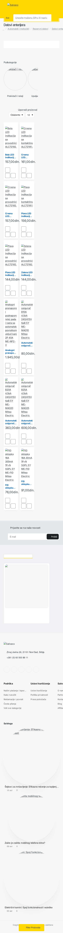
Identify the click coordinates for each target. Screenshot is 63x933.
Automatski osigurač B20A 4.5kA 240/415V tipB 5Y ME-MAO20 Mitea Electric (11, 422)
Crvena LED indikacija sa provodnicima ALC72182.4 (11, 215)
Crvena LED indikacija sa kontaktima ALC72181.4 (27, 156)
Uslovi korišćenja (40, 683)
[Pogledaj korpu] (60, 5)
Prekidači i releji (15, 96)
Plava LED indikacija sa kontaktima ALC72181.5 (27, 215)
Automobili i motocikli (18, 28)
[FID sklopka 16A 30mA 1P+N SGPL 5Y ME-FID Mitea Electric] (27, 463)
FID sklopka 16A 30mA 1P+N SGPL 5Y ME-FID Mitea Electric (27, 483)
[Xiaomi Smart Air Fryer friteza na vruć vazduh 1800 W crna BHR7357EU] (26, 586)
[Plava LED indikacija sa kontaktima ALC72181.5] (27, 196)
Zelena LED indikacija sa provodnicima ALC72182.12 (27, 274)
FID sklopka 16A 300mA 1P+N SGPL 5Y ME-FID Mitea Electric (11, 486)
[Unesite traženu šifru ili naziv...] (55, 17)
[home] (3, 29)
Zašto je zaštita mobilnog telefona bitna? (25, 842)
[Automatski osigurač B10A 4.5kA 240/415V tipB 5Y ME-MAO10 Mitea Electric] (27, 320)
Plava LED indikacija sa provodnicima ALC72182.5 (11, 274)
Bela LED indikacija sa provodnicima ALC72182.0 (11, 156)
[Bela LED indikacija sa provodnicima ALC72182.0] (11, 137)
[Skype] (36, 669)
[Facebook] (7, 669)
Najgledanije (47, 555)
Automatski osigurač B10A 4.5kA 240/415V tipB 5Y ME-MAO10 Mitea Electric (27, 344)
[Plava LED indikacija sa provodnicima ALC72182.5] (11, 255)
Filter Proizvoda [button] (33, 927)
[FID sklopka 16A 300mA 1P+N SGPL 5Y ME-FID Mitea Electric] (11, 465)
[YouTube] (29, 669)
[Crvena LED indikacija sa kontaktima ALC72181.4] (27, 137)
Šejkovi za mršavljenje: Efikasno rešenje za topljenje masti (32, 786)
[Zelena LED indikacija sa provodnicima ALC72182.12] (27, 255)
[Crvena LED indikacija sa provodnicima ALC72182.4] (11, 196)
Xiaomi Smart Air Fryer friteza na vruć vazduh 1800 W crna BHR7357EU (23, 612)
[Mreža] (5, 110)
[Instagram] (14, 669)
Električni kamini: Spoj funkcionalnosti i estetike (28, 907)
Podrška (8, 683)
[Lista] (10, 110)
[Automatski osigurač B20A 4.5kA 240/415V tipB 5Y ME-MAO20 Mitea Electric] (11, 397)
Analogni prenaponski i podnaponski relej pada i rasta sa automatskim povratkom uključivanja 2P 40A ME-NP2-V (11, 351)
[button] (7, 170)
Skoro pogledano (18, 555)
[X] (21, 669)
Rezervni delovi (40, 28)
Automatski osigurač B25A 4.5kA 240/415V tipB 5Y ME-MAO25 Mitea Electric (27, 422)
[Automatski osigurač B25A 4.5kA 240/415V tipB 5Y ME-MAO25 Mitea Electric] (27, 397)
